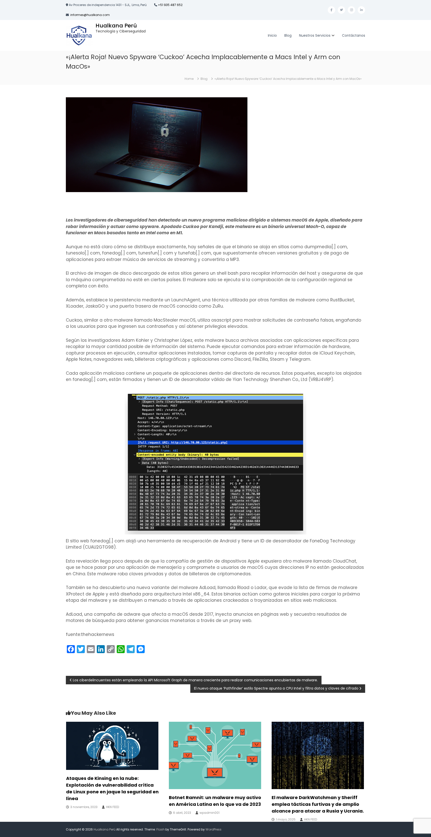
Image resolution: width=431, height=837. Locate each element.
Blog (288, 35)
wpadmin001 (209, 813)
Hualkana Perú (116, 25)
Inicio (272, 35)
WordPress (213, 829)
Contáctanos (353, 35)
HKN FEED (112, 807)
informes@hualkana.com (90, 15)
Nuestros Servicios (314, 35)
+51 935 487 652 (170, 5)
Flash (160, 829)
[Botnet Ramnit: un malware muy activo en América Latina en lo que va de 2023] (215, 755)
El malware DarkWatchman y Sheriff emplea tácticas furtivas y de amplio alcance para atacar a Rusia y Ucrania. (318, 804)
